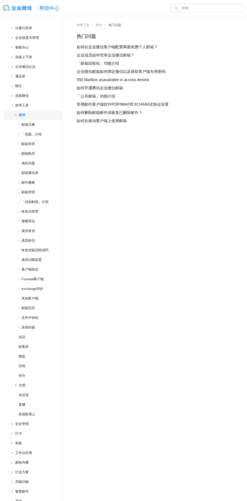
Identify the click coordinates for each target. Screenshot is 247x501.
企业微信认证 (25, 67)
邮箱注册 (28, 124)
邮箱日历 (28, 308)
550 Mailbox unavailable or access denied (113, 80)
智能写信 (28, 221)
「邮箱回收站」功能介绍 (98, 63)
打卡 (18, 433)
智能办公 (22, 47)
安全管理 (22, 424)
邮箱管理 (28, 192)
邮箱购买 (28, 153)
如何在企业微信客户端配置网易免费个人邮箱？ (117, 47)
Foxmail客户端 (32, 279)
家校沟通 (22, 462)
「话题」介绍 (31, 134)
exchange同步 (32, 289)
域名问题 (28, 163)
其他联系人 (27, 414)
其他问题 (28, 327)
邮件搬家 (28, 182)
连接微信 (22, 95)
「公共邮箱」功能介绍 (96, 96)
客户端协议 (29, 269)
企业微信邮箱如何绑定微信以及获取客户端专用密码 (121, 72)
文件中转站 (29, 318)
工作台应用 (23, 453)
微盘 (22, 356)
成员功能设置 (31, 260)
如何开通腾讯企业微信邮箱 (100, 88)
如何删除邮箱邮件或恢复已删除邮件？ (109, 113)
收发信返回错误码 (34, 250)
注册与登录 (23, 28)
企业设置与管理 (27, 38)
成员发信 (28, 231)
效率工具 (22, 105)
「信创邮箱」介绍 (34, 202)
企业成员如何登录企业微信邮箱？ (106, 55)
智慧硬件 (22, 491)
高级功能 (22, 482)
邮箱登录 (28, 144)
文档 (22, 385)
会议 (22, 337)
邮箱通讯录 (29, 173)
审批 (18, 443)
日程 (22, 366)
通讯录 (20, 76)
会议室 (24, 395)
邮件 (22, 115)
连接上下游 (23, 57)
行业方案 (22, 472)
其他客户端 (29, 298)
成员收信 (28, 240)
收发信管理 (29, 211)
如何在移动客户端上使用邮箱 (102, 121)
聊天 (18, 86)
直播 (22, 404)
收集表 (24, 346)
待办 (22, 375)
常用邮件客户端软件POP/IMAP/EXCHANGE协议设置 (123, 104)
